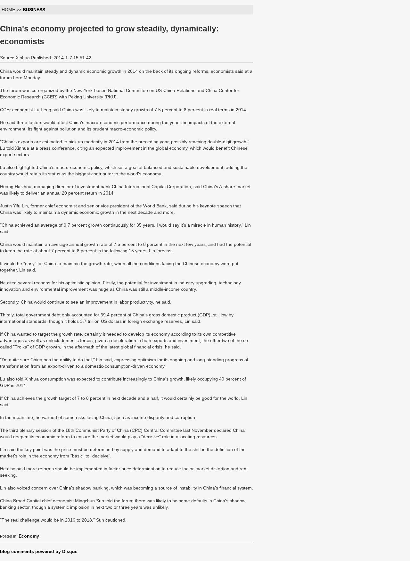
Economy (29, 536)
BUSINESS (34, 9)
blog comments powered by (39, 551)
